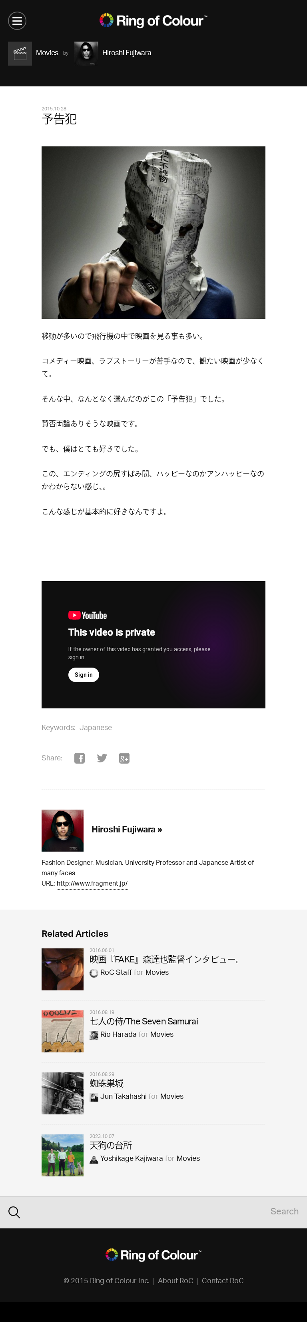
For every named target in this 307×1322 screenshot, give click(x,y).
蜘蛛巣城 (106, 1085)
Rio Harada (118, 1035)
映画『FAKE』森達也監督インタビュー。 (167, 961)
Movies (157, 973)
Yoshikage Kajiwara (131, 1159)
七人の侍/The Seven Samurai (144, 1023)
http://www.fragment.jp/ (92, 884)
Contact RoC (223, 1281)
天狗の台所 (111, 1147)
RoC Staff (116, 973)
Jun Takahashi (123, 1097)
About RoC (175, 1281)
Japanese (96, 728)
